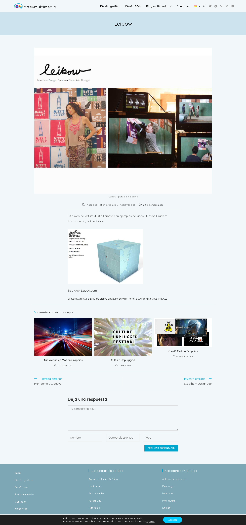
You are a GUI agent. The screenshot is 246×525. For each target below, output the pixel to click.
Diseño (111, 299)
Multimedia (168, 500)
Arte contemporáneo (174, 479)
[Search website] (204, 6)
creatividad (93, 299)
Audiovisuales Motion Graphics (63, 360)
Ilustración (168, 493)
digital (103, 299)
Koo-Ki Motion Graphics (183, 351)
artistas (82, 299)
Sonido (166, 507)
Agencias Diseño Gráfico (103, 479)
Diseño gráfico (23, 480)
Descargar (168, 486)
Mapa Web (21, 508)
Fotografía (95, 500)
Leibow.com (89, 290)
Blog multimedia (24, 494)
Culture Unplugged (123, 360)
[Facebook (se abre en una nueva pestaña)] (216, 6)
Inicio (18, 472)
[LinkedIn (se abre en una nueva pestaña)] (232, 6)
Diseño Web (22, 487)
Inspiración (95, 486)
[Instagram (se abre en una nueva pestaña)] (227, 6)
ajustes (150, 521)
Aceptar (172, 519)
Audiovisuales (127, 204)
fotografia (121, 299)
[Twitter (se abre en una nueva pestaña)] (210, 6)
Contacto (20, 501)
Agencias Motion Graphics (101, 204)
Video (148, 299)
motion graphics (136, 299)
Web (165, 299)
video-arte (157, 299)
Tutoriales (94, 507)
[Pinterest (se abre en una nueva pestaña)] (221, 6)
